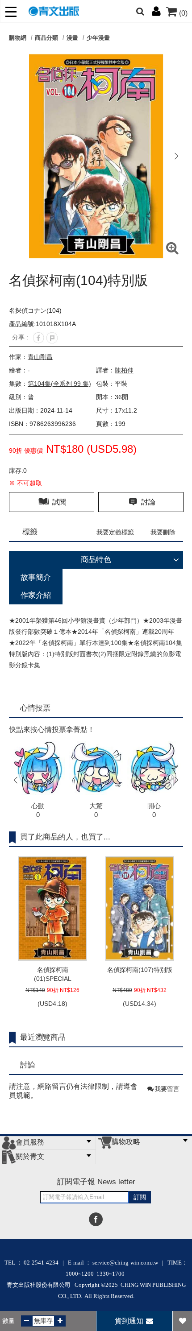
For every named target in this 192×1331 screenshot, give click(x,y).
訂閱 (140, 1197)
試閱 (58, 502)
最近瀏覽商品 (43, 1037)
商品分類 (46, 37)
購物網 (17, 37)
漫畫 (72, 37)
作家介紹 (36, 595)
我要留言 (166, 1088)
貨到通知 (130, 1321)
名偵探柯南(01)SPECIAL (52, 974)
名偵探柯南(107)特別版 (139, 969)
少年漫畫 (98, 37)
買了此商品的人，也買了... (65, 837)
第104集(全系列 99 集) (59, 383)
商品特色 (96, 559)
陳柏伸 (124, 370)
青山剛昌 (40, 356)
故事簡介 (36, 577)
